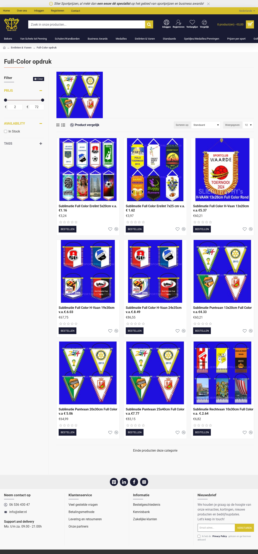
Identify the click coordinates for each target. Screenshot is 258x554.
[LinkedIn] (124, 482)
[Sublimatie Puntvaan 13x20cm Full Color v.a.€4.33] (222, 271)
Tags (8, 143)
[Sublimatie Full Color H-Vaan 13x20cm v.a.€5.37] (222, 169)
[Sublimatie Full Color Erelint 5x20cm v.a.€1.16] (88, 169)
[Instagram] (144, 482)
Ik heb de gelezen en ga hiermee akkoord (224, 538)
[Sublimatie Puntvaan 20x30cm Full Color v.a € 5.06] (88, 373)
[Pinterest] (114, 482)
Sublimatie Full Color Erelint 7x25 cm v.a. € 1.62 (155, 208)
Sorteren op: (182, 125)
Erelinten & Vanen (21, 47)
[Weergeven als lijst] (63, 125)
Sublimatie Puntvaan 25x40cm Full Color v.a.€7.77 (155, 411)
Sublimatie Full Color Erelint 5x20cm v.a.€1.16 (88, 208)
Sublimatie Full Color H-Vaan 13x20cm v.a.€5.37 (221, 208)
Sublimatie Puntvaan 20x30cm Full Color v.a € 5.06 (88, 411)
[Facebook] (134, 482)
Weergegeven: (232, 125)
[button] (67, 229)
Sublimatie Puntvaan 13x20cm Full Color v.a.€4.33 (222, 310)
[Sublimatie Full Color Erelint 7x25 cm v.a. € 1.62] (155, 169)
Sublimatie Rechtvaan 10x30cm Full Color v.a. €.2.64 (223, 411)
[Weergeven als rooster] (57, 125)
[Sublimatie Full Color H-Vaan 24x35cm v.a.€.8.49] (155, 271)
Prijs (8, 91)
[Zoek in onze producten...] (149, 24)
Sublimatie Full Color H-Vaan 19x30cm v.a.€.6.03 (86, 310)
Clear (40, 79)
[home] (4, 47)
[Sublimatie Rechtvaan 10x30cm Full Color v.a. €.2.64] (222, 373)
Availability (14, 123)
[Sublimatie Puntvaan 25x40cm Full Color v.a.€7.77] (155, 373)
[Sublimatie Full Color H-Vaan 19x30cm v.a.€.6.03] (88, 271)
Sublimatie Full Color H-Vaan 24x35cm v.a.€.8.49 (154, 310)
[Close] (208, 3)
